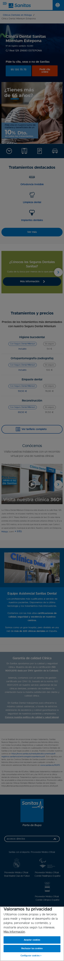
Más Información (14, 931)
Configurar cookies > (30, 956)
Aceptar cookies (32, 940)
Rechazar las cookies (32, 948)
